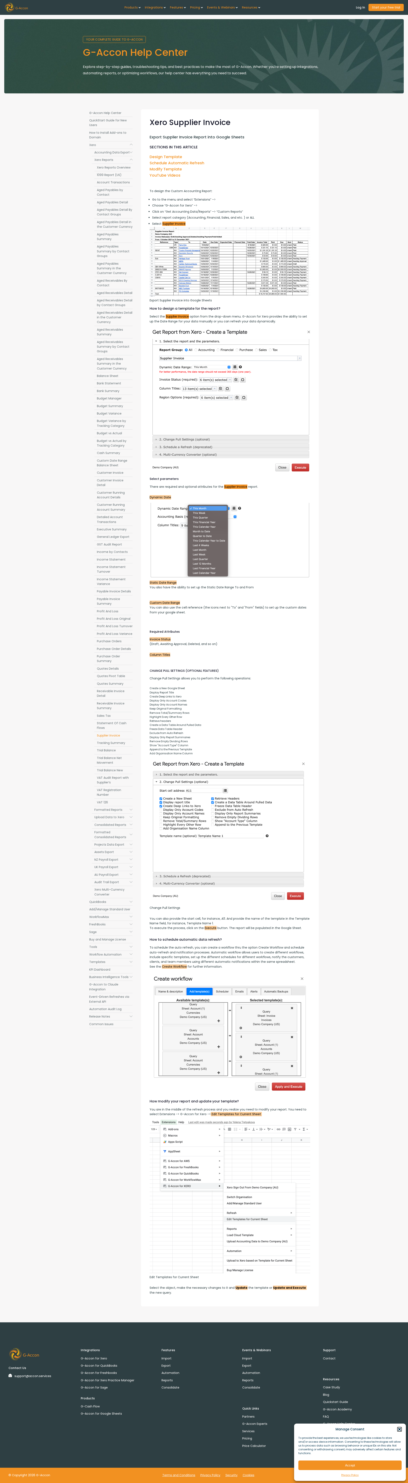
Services (248, 1431)
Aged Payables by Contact (110, 192)
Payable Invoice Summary (108, 601)
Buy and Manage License (107, 939)
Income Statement (111, 559)
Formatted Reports (113, 810)
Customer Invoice (110, 473)
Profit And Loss (107, 611)
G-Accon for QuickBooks (99, 1366)
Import (166, 1358)
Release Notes (111, 1016)
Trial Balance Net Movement (109, 760)
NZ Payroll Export (113, 859)
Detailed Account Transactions (110, 519)
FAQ (326, 1416)
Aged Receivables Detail (114, 293)
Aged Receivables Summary (110, 332)
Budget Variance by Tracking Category (111, 423)
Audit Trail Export (113, 882)
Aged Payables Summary (108, 236)
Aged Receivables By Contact (112, 282)
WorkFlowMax (111, 917)
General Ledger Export (113, 537)
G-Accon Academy (337, 1409)
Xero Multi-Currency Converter (109, 891)
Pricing (247, 1438)
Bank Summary (108, 391)
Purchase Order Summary (108, 658)
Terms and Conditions (178, 1475)
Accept (350, 1465)
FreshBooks (111, 924)
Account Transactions (113, 182)
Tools (111, 947)
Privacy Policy (350, 1475)
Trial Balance (106, 750)
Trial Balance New (110, 770)
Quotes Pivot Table (111, 676)
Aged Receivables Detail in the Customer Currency (114, 317)
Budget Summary (110, 406)
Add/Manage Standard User (109, 909)
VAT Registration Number (109, 792)
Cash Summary (108, 453)
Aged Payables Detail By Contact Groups (114, 212)
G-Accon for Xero (94, 1358)
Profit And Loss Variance (114, 634)
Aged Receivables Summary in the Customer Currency (112, 364)
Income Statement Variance (111, 581)
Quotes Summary (110, 684)
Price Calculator (254, 1446)
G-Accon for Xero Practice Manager (107, 1380)
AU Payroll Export (113, 875)
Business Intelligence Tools (111, 977)
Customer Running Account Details (111, 495)
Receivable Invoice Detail (111, 693)
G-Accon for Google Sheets (101, 1413)
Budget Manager (109, 398)
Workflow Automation (111, 954)
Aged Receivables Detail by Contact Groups (114, 302)
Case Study (331, 1387)
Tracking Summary (111, 743)
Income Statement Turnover (111, 569)
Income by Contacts (112, 552)
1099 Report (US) (109, 175)
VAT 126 (102, 802)
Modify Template (166, 169)
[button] (399, 1429)
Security (231, 1475)
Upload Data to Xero (113, 817)
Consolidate (170, 1387)
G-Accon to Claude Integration (103, 986)
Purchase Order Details (114, 649)
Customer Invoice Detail (110, 482)
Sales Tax (104, 716)
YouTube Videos (165, 175)
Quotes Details (108, 668)
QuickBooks (111, 902)
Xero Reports (113, 160)
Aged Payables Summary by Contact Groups (113, 251)
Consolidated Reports (113, 825)
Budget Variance (109, 413)
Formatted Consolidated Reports (113, 834)
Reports (167, 1380)
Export (166, 1366)
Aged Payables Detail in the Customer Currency (115, 224)
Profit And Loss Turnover (115, 626)
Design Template (166, 156)
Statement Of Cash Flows (111, 725)
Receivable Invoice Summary (111, 705)
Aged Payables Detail (112, 202)
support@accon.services (32, 1376)
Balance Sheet (107, 376)
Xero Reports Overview (113, 167)
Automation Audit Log (105, 1009)
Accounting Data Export (113, 152)
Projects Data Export (113, 844)
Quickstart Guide (335, 1402)
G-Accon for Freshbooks (99, 1373)
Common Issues (101, 1024)
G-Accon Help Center (105, 113)
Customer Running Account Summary (111, 507)
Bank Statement (109, 383)
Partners (248, 1416)
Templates (111, 962)
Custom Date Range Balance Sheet (112, 462)
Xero (111, 145)
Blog (326, 1395)
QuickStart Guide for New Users (108, 122)
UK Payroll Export (113, 867)
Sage (111, 932)
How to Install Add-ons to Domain (107, 135)
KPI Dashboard (99, 969)
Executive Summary (112, 529)
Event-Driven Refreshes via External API (109, 999)
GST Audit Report (109, 544)
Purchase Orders (109, 641)
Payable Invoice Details (114, 591)
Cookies (248, 1475)
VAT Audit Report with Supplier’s (113, 780)
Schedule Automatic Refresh (177, 163)
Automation (170, 1373)
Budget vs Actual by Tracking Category (111, 443)
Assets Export (113, 852)
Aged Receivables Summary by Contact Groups (113, 347)
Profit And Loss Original (113, 619)
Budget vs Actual (109, 433)
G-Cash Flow (90, 1406)
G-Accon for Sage (94, 1387)
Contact (329, 1358)
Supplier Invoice (108, 735)
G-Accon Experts (254, 1424)
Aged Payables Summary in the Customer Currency (112, 268)
